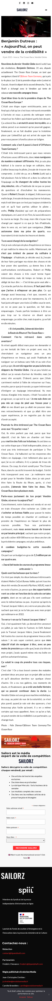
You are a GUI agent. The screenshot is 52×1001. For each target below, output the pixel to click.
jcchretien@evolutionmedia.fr (15, 981)
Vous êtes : (11, 837)
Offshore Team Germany (30, 76)
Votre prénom (12, 827)
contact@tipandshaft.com (14, 953)
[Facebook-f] (20, 3)
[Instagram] (28, 3)
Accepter (22, 997)
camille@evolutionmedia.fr (31, 985)
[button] (46, 9)
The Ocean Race (27, 57)
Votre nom (11, 818)
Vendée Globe (41, 57)
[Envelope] (32, 3)
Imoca (16, 57)
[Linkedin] (24, 3)
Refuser (30, 997)
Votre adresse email (15, 808)
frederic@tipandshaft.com (31, 964)
